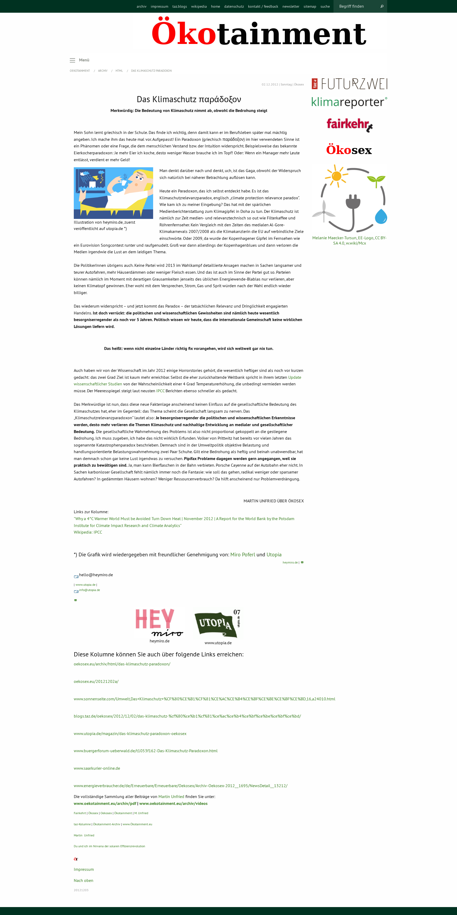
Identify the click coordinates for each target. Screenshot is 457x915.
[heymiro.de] (159, 622)
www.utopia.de (85, 585)
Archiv (103, 71)
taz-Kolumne (82, 824)
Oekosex (106, 813)
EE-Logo (365, 237)
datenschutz (234, 6)
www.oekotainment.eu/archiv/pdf (105, 803)
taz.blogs (179, 6)
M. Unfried (141, 813)
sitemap (310, 6)
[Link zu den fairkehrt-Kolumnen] (349, 125)
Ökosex (93, 813)
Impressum (84, 869)
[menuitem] (142, 6)
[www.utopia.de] (218, 623)
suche (325, 6)
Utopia (274, 554)
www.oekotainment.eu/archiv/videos (173, 803)
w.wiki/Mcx (356, 243)
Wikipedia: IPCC (88, 532)
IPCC (160, 390)
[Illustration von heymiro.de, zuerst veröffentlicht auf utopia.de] (113, 193)
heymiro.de (290, 562)
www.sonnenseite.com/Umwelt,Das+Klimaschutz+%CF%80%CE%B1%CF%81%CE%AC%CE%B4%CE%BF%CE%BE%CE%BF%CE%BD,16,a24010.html (204, 698)
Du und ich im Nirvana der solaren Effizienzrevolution (109, 846)
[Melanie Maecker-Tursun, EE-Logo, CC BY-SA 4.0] (349, 198)
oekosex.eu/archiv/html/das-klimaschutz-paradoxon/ (122, 663)
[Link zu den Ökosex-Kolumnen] (349, 149)
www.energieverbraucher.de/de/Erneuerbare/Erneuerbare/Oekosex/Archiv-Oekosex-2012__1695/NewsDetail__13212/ (180, 785)
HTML (120, 71)
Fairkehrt (80, 813)
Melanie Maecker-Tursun (334, 237)
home (215, 6)
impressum (159, 6)
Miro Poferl (242, 554)
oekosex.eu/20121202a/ (96, 681)
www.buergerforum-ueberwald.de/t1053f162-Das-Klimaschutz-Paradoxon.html (146, 750)
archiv (142, 6)
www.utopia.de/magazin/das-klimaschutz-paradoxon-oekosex (130, 733)
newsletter (290, 6)
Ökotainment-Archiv (106, 824)
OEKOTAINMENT (80, 71)
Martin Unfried (171, 796)
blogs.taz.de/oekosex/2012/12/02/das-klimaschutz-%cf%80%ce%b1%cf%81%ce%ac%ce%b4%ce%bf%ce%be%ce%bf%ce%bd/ (187, 716)
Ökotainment (123, 813)
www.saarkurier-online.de (97, 768)
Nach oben (83, 880)
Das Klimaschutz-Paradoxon (151, 71)
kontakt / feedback (263, 6)
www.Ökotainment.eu (137, 824)
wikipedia (199, 6)
